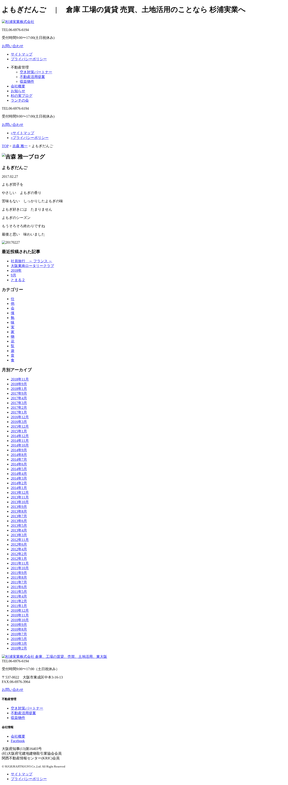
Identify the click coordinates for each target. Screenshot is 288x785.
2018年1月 (19, 389)
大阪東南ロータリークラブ (32, 266)
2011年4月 (19, 596)
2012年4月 (19, 549)
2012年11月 (20, 540)
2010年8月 (19, 629)
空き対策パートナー (36, 72)
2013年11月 (20, 497)
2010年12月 (20, 610)
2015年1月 (19, 431)
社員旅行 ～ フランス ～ (31, 261)
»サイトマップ (22, 133)
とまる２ (18, 280)
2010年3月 (19, 643)
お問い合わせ (12, 46)
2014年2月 (19, 483)
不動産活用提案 (32, 77)
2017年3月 (19, 403)
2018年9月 (19, 384)
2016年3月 (19, 422)
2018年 (16, 270)
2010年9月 (19, 625)
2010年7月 (19, 634)
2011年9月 (19, 573)
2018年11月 (20, 379)
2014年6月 (19, 464)
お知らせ (18, 91)
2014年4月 (19, 474)
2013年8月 (19, 511)
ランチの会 (20, 100)
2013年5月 (19, 525)
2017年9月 (19, 393)
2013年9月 (19, 507)
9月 (13, 275)
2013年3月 (19, 535)
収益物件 (27, 81)
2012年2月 (19, 554)
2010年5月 (19, 639)
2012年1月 (19, 558)
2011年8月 (19, 577)
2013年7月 (19, 516)
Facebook (18, 741)
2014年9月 (19, 450)
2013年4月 (19, 530)
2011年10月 (20, 568)
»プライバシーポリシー (30, 138)
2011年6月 (19, 587)
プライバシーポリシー (29, 59)
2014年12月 (20, 436)
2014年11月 (20, 441)
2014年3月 (19, 478)
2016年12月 (20, 417)
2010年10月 (20, 620)
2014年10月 (20, 445)
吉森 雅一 (20, 146)
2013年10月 (20, 502)
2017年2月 (19, 407)
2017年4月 (19, 398)
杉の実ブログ (21, 96)
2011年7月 (19, 582)
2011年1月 (19, 606)
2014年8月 (19, 455)
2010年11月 (20, 615)
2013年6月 (19, 521)
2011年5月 (19, 592)
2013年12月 (20, 492)
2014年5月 (19, 469)
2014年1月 (19, 488)
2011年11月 (20, 563)
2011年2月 (19, 601)
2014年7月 (19, 459)
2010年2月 (19, 648)
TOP (5, 146)
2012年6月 (19, 544)
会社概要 (18, 86)
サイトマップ (21, 54)
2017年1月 (19, 412)
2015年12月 (20, 426)
